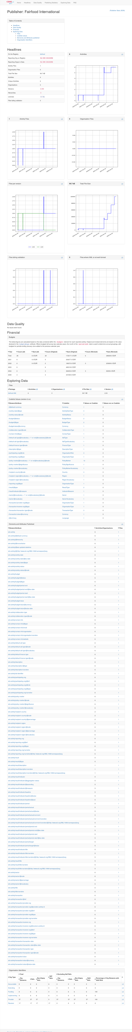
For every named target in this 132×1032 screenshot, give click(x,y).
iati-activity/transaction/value (17, 956)
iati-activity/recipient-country (17, 712)
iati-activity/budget (14, 574)
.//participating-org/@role (16, 453)
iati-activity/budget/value (16, 601)
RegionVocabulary (68, 480)
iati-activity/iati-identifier (15, 673)
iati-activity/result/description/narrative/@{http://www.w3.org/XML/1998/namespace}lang (36, 773)
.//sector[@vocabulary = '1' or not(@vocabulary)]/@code (26, 495)
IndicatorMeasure (68, 491)
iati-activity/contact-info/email (17, 628)
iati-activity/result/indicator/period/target (21, 842)
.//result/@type (13, 487)
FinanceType (66, 445)
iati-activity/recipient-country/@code (19, 716)
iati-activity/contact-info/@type (18, 624)
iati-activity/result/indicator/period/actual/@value (23, 811)
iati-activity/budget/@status (17, 578)
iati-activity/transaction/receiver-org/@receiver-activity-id (26, 926)
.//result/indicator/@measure (17, 491)
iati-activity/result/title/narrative (18, 865)
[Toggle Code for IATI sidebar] (10, 2)
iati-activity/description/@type (17, 666)
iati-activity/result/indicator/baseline (19, 792)
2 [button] (83, 418)
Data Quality (38, 3)
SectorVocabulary (68, 499)
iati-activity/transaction (15, 895)
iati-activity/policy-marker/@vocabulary (20, 708)
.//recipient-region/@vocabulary (18, 480)
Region (64, 476)
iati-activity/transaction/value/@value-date (21, 964)
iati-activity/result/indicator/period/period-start (22, 834)
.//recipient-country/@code (16, 472)
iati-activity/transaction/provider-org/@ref (21, 911)
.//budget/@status (14, 418)
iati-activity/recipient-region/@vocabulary (21, 735)
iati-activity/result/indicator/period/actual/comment (24, 815)
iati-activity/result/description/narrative (20, 769)
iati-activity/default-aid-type (17, 643)
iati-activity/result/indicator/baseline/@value (22, 796)
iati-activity (11, 532)
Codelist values (22, 36)
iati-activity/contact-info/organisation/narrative (23, 635)
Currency (65, 407)
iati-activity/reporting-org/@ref (18, 742)
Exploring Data (65, 3)
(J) (122, 54)
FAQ (74, 3)
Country (64, 472)
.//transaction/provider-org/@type (19, 503)
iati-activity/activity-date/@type (18, 562)
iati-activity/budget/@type (16, 582)
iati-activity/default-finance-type (18, 654)
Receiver (11, 1003)
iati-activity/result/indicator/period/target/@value (23, 846)
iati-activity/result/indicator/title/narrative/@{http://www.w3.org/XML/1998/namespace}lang (37, 857)
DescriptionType (67, 449)
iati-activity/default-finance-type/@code (20, 658)
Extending (11, 988)
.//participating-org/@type (16, 457)
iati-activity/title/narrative (16, 891)
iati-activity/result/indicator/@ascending (21, 784)
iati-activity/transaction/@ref (17, 899)
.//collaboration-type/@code (17, 430)
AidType (65, 438)
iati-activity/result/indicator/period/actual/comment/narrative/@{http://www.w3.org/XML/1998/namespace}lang (43, 823)
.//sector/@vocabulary (15, 499)
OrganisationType (68, 457)
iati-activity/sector (13, 872)
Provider (11, 999)
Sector (64, 495)
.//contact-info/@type (15, 434)
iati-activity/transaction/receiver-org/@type (21, 934)
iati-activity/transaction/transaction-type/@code (23, 953)
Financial (16, 29)
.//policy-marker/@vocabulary (17, 468)
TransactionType (67, 510)
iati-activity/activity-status (16, 566)
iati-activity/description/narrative (18, 670)
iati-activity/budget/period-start (18, 593)
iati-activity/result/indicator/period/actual (21, 807)
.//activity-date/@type (15, 411)
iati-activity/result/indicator (16, 777)
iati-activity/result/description (17, 765)
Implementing (12, 995)
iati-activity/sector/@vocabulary (18, 884)
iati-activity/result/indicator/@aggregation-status (23, 781)
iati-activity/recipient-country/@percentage (22, 719)
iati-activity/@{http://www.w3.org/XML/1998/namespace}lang (27, 551)
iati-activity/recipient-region (17, 723)
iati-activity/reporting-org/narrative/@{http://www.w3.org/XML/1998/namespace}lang (35, 754)
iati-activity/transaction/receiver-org (19, 922)
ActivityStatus (66, 415)
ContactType (66, 434)
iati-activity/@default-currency (17, 536)
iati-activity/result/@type (16, 761)
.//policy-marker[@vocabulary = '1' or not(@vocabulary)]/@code (29, 461)
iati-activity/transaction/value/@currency (21, 960)
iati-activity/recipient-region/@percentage (21, 731)
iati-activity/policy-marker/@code (18, 700)
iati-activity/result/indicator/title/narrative (21, 853)
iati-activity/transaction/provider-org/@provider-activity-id (26, 907)
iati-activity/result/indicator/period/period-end (22, 826)
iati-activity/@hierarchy (15, 540)
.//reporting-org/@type (15, 484)
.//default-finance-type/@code (17, 445)
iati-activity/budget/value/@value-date (20, 608)
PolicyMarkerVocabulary (70, 468)
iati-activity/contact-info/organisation (19, 631)
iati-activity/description (15, 662)
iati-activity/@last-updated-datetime (19, 547)
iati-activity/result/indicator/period (18, 803)
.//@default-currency (14, 407)
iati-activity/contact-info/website (18, 639)
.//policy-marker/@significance (18, 464)
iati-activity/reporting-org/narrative (19, 750)
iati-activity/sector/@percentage (18, 880)
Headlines (27, 3)
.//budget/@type (13, 422)
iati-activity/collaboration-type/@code (20, 616)
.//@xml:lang (12, 518)
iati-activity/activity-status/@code (18, 570)
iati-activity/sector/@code (16, 876)
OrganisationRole (68, 453)
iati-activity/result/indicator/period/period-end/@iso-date (26, 830)
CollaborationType (68, 430)
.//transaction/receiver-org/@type (18, 506)
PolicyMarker (66, 461)
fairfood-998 (12, 393)
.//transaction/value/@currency (18, 514)
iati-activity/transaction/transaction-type (21, 949)
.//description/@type (14, 449)
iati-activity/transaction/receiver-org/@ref (21, 930)
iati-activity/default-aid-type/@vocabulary (21, 650)
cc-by (42, 96)
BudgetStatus (66, 418)
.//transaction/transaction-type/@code (20, 510)
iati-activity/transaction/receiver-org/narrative (22, 937)
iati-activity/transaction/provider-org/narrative (22, 918)
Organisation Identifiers (24, 40)
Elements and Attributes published (28, 38)
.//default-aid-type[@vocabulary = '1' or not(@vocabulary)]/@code (29, 438)
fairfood (42, 54)
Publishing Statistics (51, 3)
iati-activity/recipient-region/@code (19, 727)
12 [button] (84, 461)
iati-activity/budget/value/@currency (19, 605)
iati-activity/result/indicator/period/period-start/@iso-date (26, 838)
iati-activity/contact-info (15, 620)
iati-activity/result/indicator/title (18, 849)
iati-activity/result (13, 758)
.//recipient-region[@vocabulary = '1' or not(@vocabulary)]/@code (29, 476)
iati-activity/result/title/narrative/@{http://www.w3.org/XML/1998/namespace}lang (34, 869)
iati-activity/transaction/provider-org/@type (22, 914)
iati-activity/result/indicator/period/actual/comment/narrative (27, 819)
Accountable (12, 984)
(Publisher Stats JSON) (117, 10)
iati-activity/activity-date (15, 555)
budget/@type (24, 344)
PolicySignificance (68, 464)
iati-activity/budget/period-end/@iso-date (21, 589)
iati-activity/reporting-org (16, 738)
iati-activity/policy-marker (16, 696)
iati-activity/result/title (15, 861)
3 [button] (83, 411)
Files (18, 34)
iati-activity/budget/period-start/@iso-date (21, 597)
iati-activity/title (13, 888)
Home (19, 3)
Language (65, 518)
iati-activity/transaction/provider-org (19, 903)
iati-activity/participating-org (17, 677)
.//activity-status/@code (15, 415)
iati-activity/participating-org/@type (19, 689)
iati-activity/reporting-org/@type (18, 746)
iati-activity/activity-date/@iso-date (19, 559)
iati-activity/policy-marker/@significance (21, 704)
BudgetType (66, 422)
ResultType (66, 487)
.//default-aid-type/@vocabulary (18, 441)
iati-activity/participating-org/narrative (20, 693)
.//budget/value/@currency (16, 426)
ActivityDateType (67, 411)
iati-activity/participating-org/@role (19, 685)
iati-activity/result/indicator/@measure (20, 788)
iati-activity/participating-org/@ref (19, 681)
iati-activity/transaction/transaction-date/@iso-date (24, 945)
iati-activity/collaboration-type (17, 612)
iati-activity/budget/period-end (17, 585)
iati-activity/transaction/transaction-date (21, 941)
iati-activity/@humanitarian (16, 543)
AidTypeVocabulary (68, 441)
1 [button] (83, 407)
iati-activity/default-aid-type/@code (19, 647)
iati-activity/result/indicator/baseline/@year (22, 800)
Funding (11, 992)
